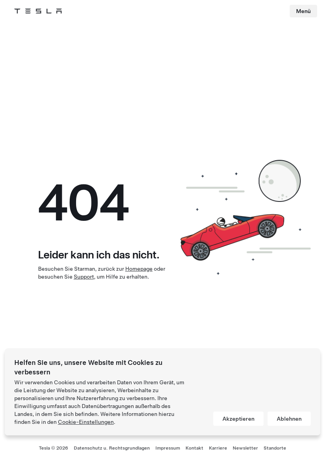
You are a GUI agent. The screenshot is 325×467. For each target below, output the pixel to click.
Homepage (139, 269)
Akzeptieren (238, 419)
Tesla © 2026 (53, 448)
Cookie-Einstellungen (86, 422)
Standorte (275, 448)
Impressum (167, 448)
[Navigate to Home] (38, 11)
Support (84, 276)
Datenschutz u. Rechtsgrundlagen (112, 448)
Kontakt (194, 448)
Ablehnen (289, 419)
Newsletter (245, 448)
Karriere (218, 448)
